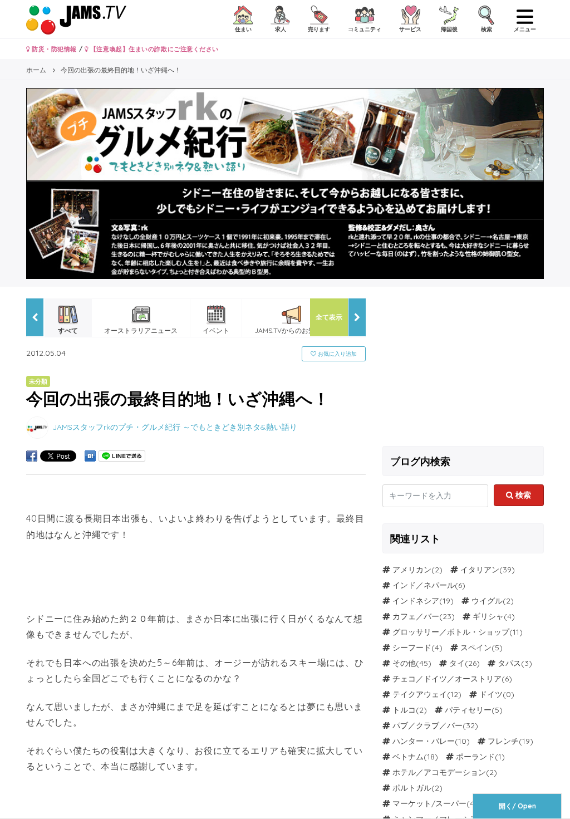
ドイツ (491, 694)
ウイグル (487, 601)
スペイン (476, 648)
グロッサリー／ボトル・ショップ (450, 632)
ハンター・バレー (423, 741)
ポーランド (475, 757)
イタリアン (479, 570)
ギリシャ (488, 616)
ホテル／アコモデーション (439, 772)
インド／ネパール (423, 585)
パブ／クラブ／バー (427, 725)
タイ (457, 663)
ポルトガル (411, 788)
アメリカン (411, 570)
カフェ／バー (415, 616)
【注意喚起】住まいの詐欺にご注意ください (153, 49)
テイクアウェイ (419, 694)
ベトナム (408, 757)
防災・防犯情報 (53, 49)
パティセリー (468, 710)
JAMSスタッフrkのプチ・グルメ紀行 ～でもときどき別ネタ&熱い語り (174, 427)
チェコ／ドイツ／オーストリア (447, 679)
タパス (509, 663)
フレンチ (503, 741)
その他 (404, 663)
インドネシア (415, 601)
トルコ (404, 710)
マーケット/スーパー (429, 803)
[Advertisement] (463, 368)
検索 (522, 495)
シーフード (411, 648)
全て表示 (329, 317)
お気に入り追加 (336, 353)
